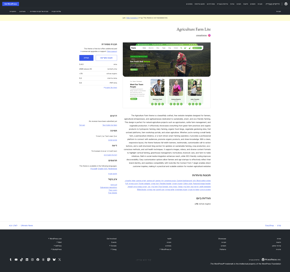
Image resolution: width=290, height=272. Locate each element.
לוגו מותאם (151, 181)
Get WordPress (10, 4)
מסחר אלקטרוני (130, 181)
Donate (112, 246)
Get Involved (111, 239)
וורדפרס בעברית (254, 260)
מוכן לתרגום (160, 189)
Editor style (188, 183)
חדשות (278, 242)
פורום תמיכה (112, 140)
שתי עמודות (151, 189)
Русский (94, 169)
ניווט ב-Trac (113, 190)
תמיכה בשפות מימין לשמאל (137, 187)
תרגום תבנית (112, 174)
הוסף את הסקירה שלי (109, 125)
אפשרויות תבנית (193, 189)
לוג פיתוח (114, 185)
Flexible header (166, 183)
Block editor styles (204, 181)
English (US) (102, 169)
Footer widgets (144, 183)
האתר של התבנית (111, 87)
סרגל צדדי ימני (153, 187)
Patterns (223, 249)
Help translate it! (130, 18)
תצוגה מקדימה (106, 58)
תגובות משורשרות (181, 189)
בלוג (194, 181)
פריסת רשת (195, 187)
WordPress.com (55, 239)
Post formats (163, 187)
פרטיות (278, 249)
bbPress (57, 246)
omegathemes (201, 35)
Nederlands (112, 169)
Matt (59, 242)
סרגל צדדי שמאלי (184, 187)
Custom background (184, 181)
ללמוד (169, 239)
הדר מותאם (160, 181)
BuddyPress (56, 249)
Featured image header (202, 183)
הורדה (86, 58)
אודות (279, 239)
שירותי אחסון (276, 246)
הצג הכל (82, 125)
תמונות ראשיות (177, 183)
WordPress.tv (165, 249)
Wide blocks (141, 189)
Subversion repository (108, 187)
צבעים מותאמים (170, 181)
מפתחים (168, 246)
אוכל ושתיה (155, 183)
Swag (113, 249)
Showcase (222, 239)
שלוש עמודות (169, 189)
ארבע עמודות (133, 183)
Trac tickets (112, 193)
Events (113, 242)
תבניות (278, 11)
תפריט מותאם (141, 181)
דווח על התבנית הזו (110, 155)
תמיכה (169, 242)
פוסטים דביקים (205, 189)
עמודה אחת (173, 187)
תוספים (223, 246)
